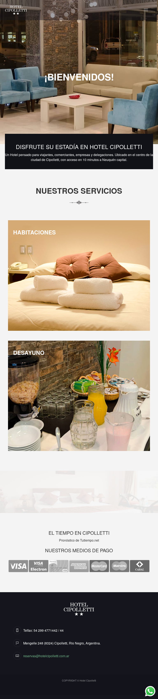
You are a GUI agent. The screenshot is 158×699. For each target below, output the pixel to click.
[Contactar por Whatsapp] (147, 688)
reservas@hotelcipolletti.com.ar (46, 656)
